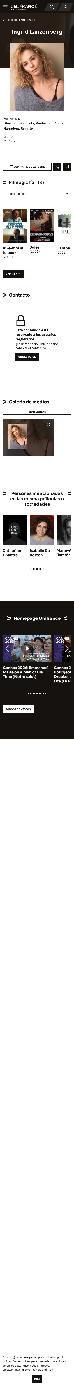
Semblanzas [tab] (37, 411)
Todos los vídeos (18, 709)
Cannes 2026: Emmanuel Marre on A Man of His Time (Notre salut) (25, 672)
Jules (35, 247)
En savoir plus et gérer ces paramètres (28, 1369)
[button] (48, 425)
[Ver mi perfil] (65, 7)
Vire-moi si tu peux (13, 250)
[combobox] (37, 194)
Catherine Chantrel (12, 552)
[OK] (37, 1379)
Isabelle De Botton (40, 552)
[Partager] (57, 167)
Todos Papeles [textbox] (16, 193)
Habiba (63, 248)
